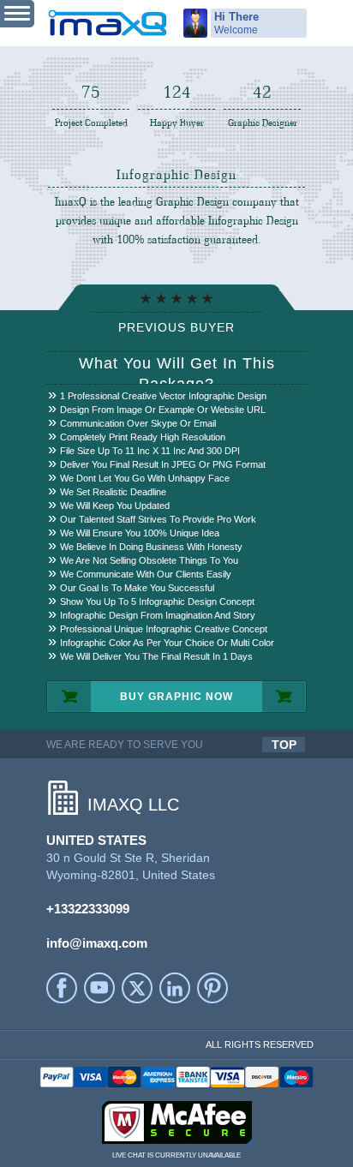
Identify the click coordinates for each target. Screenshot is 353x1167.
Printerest (212, 988)
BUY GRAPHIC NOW (176, 697)
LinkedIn (174, 988)
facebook (61, 988)
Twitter (137, 988)
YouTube (99, 988)
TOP (284, 744)
